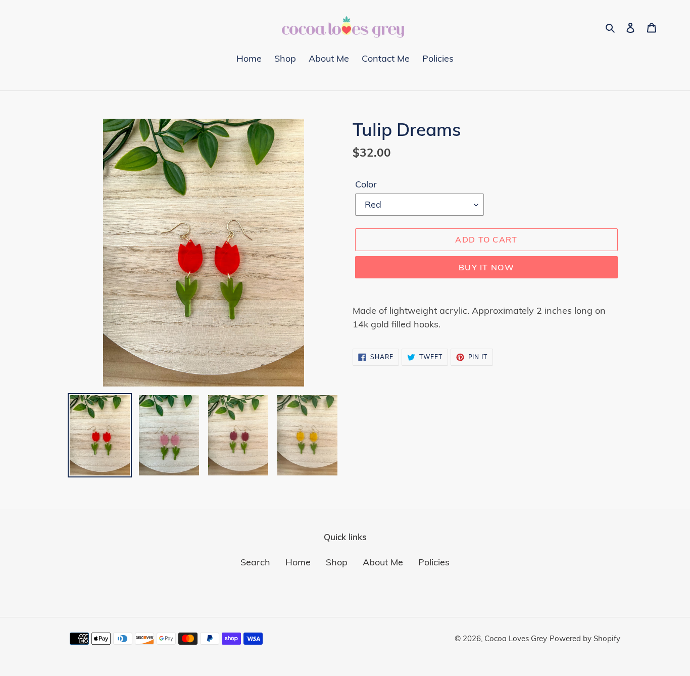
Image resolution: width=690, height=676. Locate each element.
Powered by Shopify (585, 638)
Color (366, 184)
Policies (434, 562)
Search (255, 562)
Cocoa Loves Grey (515, 638)
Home (298, 562)
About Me (383, 562)
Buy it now (486, 267)
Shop (337, 562)
